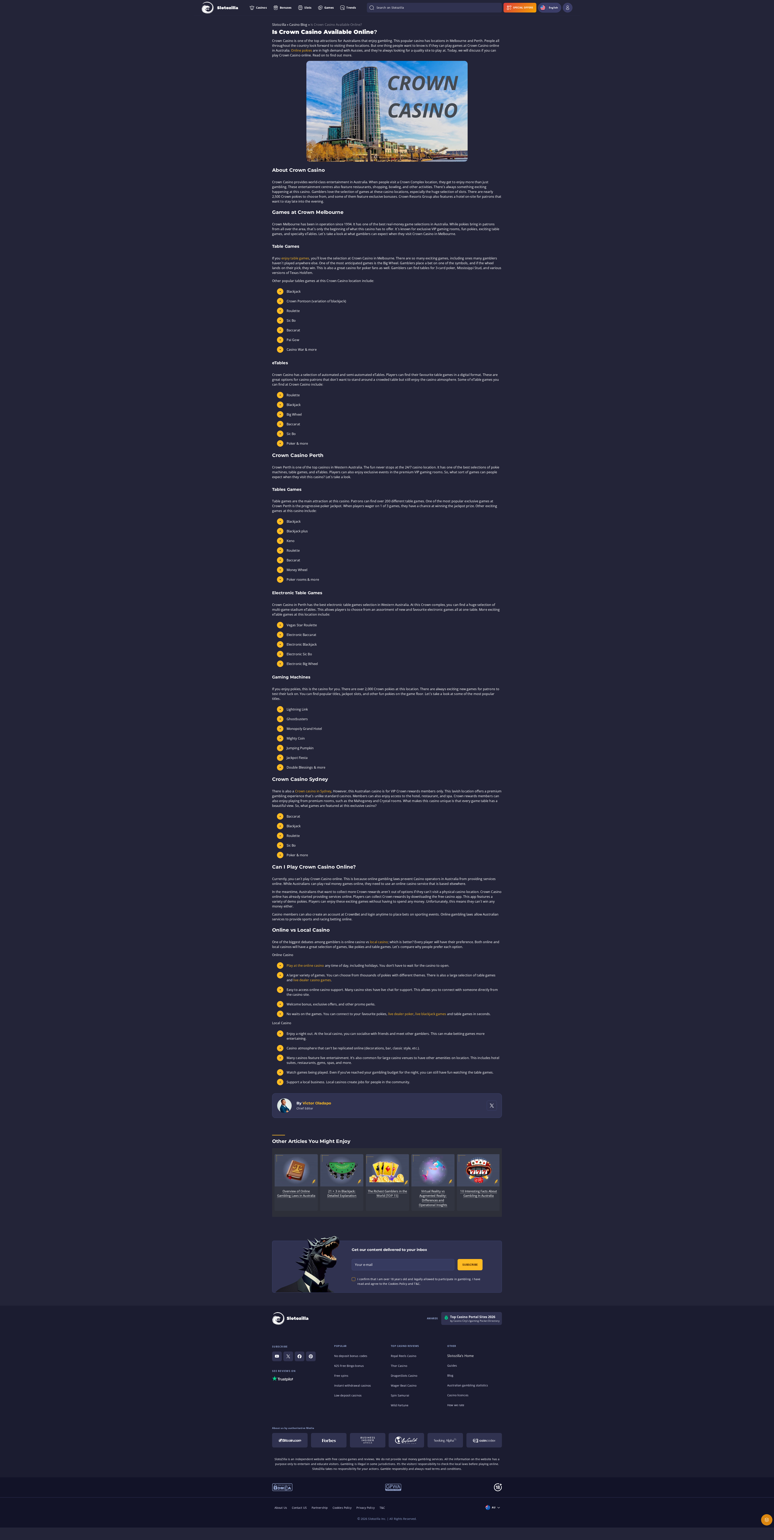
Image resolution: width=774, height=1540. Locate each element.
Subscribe (470, 1264)
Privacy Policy (365, 1508)
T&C (382, 1508)
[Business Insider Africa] (367, 1440)
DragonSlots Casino (404, 1376)
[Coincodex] (484, 1440)
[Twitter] (288, 1356)
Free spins (341, 1376)
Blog (450, 1375)
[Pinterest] (311, 1356)
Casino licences (457, 1395)
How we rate (455, 1405)
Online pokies (301, 50)
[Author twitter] (492, 1106)
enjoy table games (295, 258)
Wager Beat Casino (404, 1385)
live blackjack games (430, 1014)
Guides (452, 1365)
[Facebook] (299, 1356)
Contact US (299, 1508)
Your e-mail (363, 1264)
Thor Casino (399, 1366)
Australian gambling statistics (467, 1385)
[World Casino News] (406, 1440)
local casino (379, 942)
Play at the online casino (305, 965)
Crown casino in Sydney (313, 791)
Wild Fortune (399, 1405)
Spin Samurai (400, 1395)
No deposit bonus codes (350, 1356)
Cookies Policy (342, 1508)
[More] (766, 1519)
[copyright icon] (282, 1487)
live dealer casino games (312, 980)
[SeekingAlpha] (445, 1440)
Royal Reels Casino (403, 1356)
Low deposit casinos (348, 1395)
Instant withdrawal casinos (352, 1385)
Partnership (320, 1508)
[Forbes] (328, 1440)
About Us (281, 1508)
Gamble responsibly (394, 1469)
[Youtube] (277, 1356)
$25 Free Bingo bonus (349, 1366)
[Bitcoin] (290, 1440)
